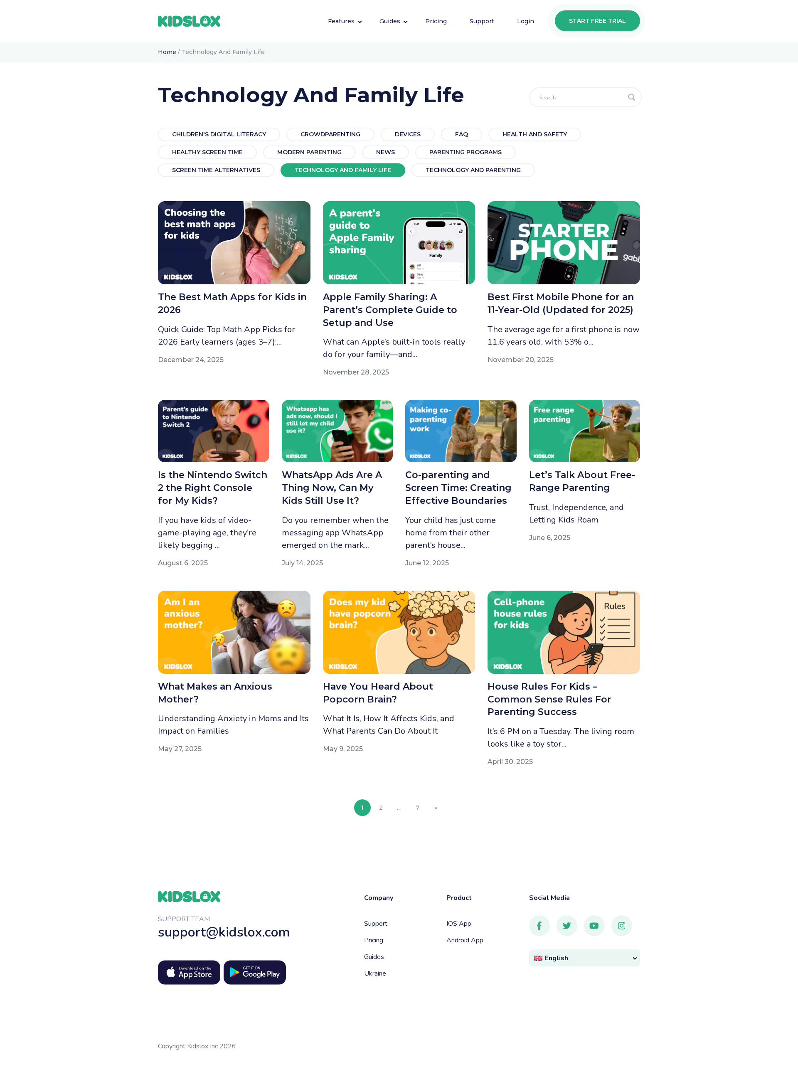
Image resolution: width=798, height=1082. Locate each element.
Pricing (373, 940)
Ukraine (375, 973)
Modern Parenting (309, 152)
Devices (408, 134)
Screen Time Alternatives (216, 170)
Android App (464, 940)
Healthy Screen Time (207, 152)
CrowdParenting (330, 134)
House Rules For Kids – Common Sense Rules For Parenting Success (549, 699)
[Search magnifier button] (632, 97)
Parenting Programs (465, 152)
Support (375, 923)
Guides (374, 956)
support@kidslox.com (224, 932)
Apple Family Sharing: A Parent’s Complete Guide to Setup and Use (390, 309)
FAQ (461, 134)
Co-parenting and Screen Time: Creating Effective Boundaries (458, 487)
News (385, 152)
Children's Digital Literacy (219, 134)
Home (167, 52)
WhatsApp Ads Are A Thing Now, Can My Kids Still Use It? (332, 487)
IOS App (458, 923)
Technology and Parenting (473, 170)
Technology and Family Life (343, 170)
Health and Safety (534, 134)
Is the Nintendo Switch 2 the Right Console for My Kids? (212, 487)
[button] (584, 957)
